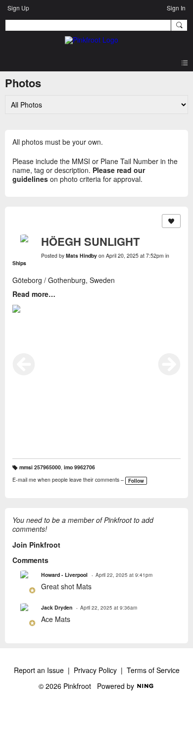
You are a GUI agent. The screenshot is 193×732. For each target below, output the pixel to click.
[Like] (171, 221)
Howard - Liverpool (64, 574)
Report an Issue (39, 670)
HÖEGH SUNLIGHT (90, 241)
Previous (23, 364)
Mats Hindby (81, 255)
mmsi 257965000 (40, 467)
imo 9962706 (79, 467)
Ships (19, 263)
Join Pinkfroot (36, 545)
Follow (136, 480)
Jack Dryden (56, 607)
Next (169, 364)
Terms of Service (153, 670)
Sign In (176, 7)
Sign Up (18, 7)
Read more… (33, 293)
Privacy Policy (95, 670)
